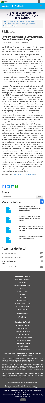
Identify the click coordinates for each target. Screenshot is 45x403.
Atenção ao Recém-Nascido (13, 6)
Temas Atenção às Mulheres (10, 267)
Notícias (22, 294)
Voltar (5, 22)
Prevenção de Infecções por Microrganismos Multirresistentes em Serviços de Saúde (29, 208)
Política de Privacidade (22, 325)
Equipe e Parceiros (22, 300)
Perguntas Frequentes (22, 306)
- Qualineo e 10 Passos (23, 343)
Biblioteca (22, 297)
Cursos (22, 288)
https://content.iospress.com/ (24, 174)
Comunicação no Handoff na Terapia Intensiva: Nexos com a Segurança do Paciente (29, 218)
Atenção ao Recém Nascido (22, 340)
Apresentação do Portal (22, 331)
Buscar (39, 197)
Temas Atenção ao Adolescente (11, 257)
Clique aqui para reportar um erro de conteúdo (22, 382)
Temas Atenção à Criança (9, 253)
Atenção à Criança (22, 346)
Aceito (23, 400)
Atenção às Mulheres (22, 334)
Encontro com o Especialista (22, 285)
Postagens (22, 282)
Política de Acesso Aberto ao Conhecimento (25, 373)
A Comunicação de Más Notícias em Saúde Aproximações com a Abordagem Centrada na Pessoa (31, 228)
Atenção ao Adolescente (22, 349)
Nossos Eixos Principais (22, 279)
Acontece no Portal (22, 291)
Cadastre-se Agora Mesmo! (22, 303)
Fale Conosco (22, 309)
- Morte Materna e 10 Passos (23, 337)
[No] (42, 395)
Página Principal (22, 328)
